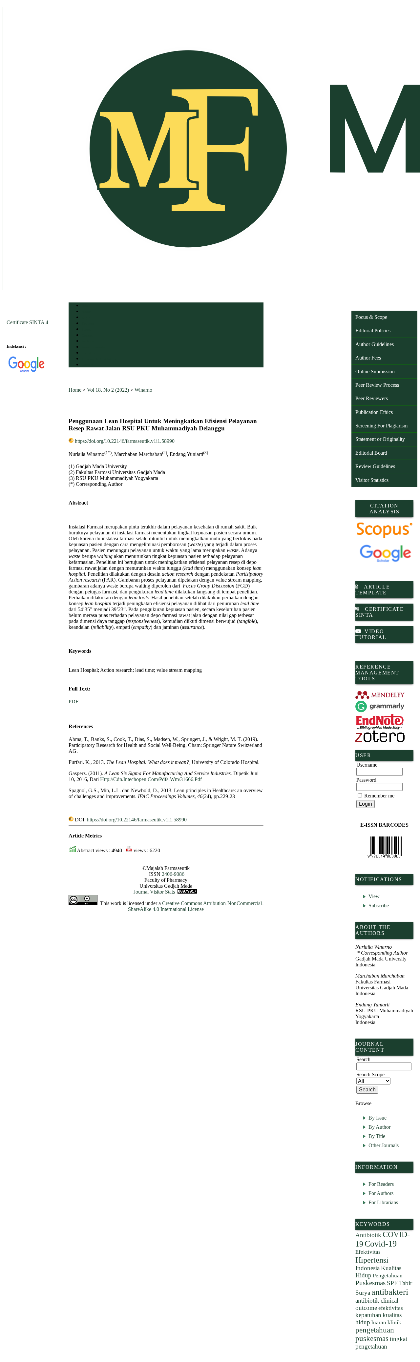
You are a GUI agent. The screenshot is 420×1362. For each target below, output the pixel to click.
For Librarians (383, 1202)
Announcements (93, 347)
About (86, 312)
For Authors (380, 1193)
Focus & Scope (371, 317)
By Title (376, 1136)
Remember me (379, 795)
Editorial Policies (372, 330)
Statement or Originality (380, 439)
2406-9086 (173, 874)
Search (86, 329)
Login (86, 318)
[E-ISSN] (384, 847)
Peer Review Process (377, 385)
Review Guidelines (375, 466)
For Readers (381, 1184)
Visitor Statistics (371, 480)
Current (87, 335)
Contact (87, 365)
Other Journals (383, 1145)
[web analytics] (187, 892)
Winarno (143, 390)
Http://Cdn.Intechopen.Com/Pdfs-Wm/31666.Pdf (151, 779)
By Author (379, 1127)
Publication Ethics (374, 412)
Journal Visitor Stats (154, 892)
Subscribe (378, 905)
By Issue (377, 1118)
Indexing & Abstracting (99, 359)
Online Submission (375, 371)
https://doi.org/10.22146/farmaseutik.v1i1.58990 (125, 441)
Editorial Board (371, 453)
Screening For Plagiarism (381, 425)
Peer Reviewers (371, 398)
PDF (73, 701)
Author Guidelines (374, 344)
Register (88, 323)
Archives (88, 341)
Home (86, 306)
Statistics (88, 353)
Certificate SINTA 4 (27, 322)
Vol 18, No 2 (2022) (108, 390)
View (374, 896)
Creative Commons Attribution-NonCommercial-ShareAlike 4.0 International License (195, 906)
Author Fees (368, 358)
